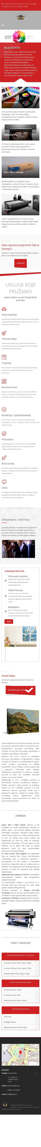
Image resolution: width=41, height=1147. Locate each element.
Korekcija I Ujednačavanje (16, 415)
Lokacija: (5, 1073)
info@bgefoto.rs (11, 1094)
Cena (4, 487)
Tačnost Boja (9, 338)
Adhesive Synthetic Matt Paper (15, 1027)
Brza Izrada (8, 463)
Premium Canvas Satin (12, 995)
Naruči (9, 621)
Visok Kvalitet (9, 314)
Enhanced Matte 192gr (12, 990)
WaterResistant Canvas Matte (15, 1000)
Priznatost (7, 439)
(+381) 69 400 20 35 (13, 1086)
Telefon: (4, 1086)
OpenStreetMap (33, 1064)
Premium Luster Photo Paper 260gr (17, 963)
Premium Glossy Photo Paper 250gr (17, 968)
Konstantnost (9, 387)
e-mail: (4, 1094)
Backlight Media (10, 1022)
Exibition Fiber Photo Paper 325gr (17, 973)
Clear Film (7, 1017)
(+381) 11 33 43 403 (14, 1090)
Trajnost (6, 363)
